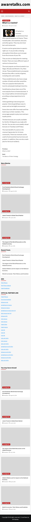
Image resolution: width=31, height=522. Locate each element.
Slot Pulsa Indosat (6, 285)
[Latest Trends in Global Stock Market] (15, 203)
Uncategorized (6, 20)
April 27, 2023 (13, 25)
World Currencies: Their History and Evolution (15, 274)
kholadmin (6, 25)
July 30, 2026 (13, 217)
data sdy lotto (5, 360)
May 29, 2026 (12, 481)
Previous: (6, 150)
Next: (10, 155)
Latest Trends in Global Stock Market (12, 215)
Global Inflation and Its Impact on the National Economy (15, 269)
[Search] (29, 11)
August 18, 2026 (13, 191)
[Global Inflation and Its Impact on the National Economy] (15, 466)
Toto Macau (4, 282)
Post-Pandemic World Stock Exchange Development (13, 256)
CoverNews (24, 517)
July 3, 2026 (12, 246)
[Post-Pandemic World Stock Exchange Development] (15, 175)
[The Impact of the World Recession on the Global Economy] (15, 230)
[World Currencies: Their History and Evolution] (15, 495)
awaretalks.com (15, 4)
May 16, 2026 (12, 509)
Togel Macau (4, 296)
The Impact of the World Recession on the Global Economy (14, 264)
